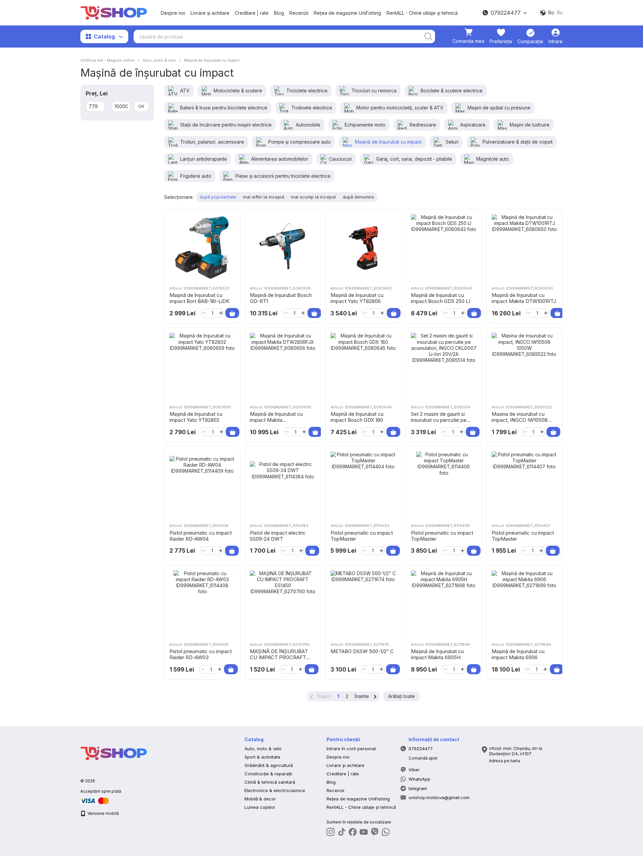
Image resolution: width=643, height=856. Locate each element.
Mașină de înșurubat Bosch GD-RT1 (281, 298)
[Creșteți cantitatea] (221, 313)
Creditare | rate (252, 13)
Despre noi (173, 13)
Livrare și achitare (210, 13)
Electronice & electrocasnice (274, 790)
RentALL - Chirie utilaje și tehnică (422, 13)
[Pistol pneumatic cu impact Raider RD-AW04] (202, 484)
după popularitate (218, 197)
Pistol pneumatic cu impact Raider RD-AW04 (200, 536)
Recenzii (298, 13)
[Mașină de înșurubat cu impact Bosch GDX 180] (363, 365)
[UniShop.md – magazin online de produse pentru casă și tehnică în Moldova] (113, 753)
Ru (560, 12)
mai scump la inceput (313, 197)
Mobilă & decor (260, 798)
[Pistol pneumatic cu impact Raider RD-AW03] (202, 603)
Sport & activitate (262, 757)
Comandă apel (423, 758)
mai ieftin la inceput (263, 197)
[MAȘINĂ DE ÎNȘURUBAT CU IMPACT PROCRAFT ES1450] (282, 603)
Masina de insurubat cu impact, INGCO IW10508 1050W (520, 420)
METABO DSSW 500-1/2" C (362, 651)
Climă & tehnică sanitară (269, 782)
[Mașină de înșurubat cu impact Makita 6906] (524, 603)
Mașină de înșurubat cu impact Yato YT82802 (195, 417)
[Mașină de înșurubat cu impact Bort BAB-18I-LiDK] (202, 247)
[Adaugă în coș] (232, 313)
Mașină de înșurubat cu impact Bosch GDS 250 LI (440, 298)
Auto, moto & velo (263, 748)
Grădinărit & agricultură (268, 765)
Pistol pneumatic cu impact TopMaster (362, 536)
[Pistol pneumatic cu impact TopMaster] (363, 484)
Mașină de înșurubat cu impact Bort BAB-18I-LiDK (199, 298)
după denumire (358, 197)
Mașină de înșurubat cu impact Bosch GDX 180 (357, 417)
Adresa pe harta (504, 760)
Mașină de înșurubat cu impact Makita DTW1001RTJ (524, 298)
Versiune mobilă (102, 813)
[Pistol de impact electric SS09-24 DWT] (282, 484)
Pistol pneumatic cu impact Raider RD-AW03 (200, 654)
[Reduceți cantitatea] (204, 313)
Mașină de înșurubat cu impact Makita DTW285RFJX (276, 420)
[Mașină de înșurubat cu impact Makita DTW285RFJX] (282, 365)
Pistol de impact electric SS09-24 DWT (278, 536)
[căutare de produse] (428, 36)
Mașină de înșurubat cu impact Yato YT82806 (357, 298)
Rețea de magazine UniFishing (347, 13)
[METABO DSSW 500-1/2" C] (363, 603)
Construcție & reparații (268, 773)
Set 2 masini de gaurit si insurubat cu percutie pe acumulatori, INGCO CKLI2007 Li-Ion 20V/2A (439, 423)
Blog (279, 13)
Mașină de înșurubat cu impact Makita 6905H (437, 654)
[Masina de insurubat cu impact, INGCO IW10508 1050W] (524, 365)
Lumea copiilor (259, 807)
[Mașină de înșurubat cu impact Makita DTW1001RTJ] (524, 247)
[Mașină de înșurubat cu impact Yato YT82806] (363, 247)
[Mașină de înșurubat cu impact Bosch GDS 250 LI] (444, 247)
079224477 (506, 12)
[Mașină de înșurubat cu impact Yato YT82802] (202, 365)
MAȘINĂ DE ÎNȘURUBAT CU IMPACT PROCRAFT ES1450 (279, 657)
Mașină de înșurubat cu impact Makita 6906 (518, 654)
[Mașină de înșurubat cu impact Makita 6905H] (444, 603)
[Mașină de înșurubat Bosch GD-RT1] (282, 247)
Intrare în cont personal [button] (351, 748)
